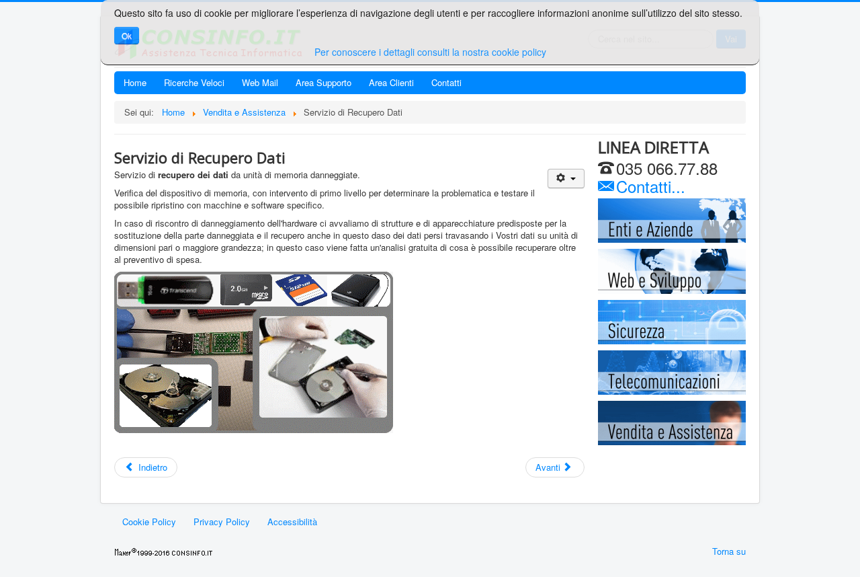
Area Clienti (391, 82)
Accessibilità (292, 521)
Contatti (446, 82)
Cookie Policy (149, 521)
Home (135, 82)
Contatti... (648, 186)
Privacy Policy (222, 521)
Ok (127, 35)
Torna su (729, 551)
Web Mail (260, 82)
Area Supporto (323, 82)
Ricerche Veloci (194, 82)
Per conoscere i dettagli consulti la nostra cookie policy (430, 52)
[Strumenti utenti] (566, 178)
